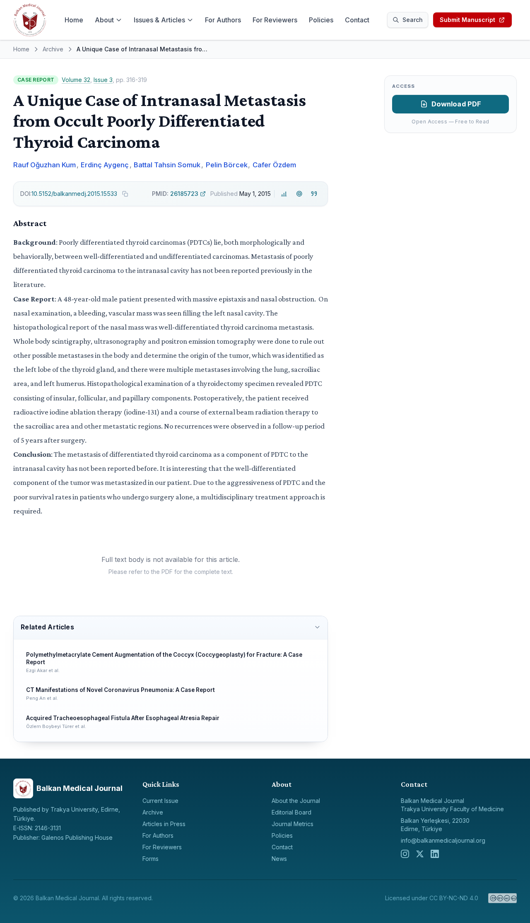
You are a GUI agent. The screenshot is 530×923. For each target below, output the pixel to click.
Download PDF (456, 104)
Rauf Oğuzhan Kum (44, 165)
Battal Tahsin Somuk (167, 165)
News (279, 858)
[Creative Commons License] (502, 898)
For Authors (223, 20)
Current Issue (160, 800)
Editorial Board (291, 812)
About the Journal (296, 800)
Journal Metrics (292, 823)
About (104, 20)
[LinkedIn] (435, 854)
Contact (357, 20)
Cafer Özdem (274, 165)
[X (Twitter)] (420, 854)
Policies (321, 20)
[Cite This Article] (314, 193)
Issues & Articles (159, 20)
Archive (53, 49)
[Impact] (284, 193)
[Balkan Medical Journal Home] (29, 19)
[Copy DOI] (125, 193)
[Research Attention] (299, 193)
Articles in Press (164, 823)
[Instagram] (405, 854)
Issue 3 (103, 79)
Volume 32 (76, 79)
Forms (150, 858)
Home (74, 20)
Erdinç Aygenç (105, 165)
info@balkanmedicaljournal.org (443, 840)
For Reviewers (275, 20)
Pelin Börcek (227, 165)
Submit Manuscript (467, 19)
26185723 (175, 193)
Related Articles (47, 627)
